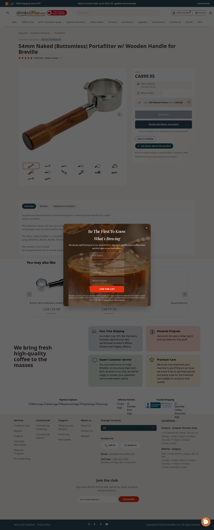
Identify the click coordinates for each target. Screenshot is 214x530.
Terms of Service (119, 300)
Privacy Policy (108, 300)
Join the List (107, 289)
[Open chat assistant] (206, 522)
